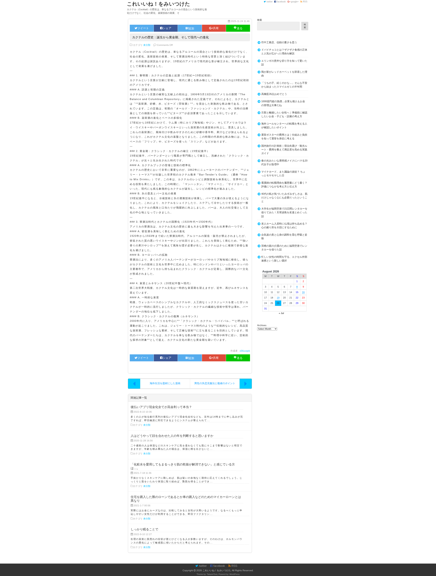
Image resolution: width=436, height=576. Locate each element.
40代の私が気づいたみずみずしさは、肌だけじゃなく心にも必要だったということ (284, 198)
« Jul (281, 313)
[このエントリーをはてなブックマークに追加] (190, 28)
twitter (269, 2)
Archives (261, 325)
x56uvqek (245, 350)
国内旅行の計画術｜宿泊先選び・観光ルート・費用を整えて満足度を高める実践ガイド (284, 149)
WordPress (234, 574)
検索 (259, 20)
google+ (294, 2)
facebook (281, 2)
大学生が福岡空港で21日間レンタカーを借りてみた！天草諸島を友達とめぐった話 (284, 212)
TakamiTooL (212, 574)
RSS (304, 2)
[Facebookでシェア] (166, 28)
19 (278, 297)
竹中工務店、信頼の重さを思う (279, 42)
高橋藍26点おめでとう (274, 94)
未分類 (146, 45)
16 (303, 292)
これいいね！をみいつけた (217, 570)
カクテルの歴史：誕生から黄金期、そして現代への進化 (170, 37)
